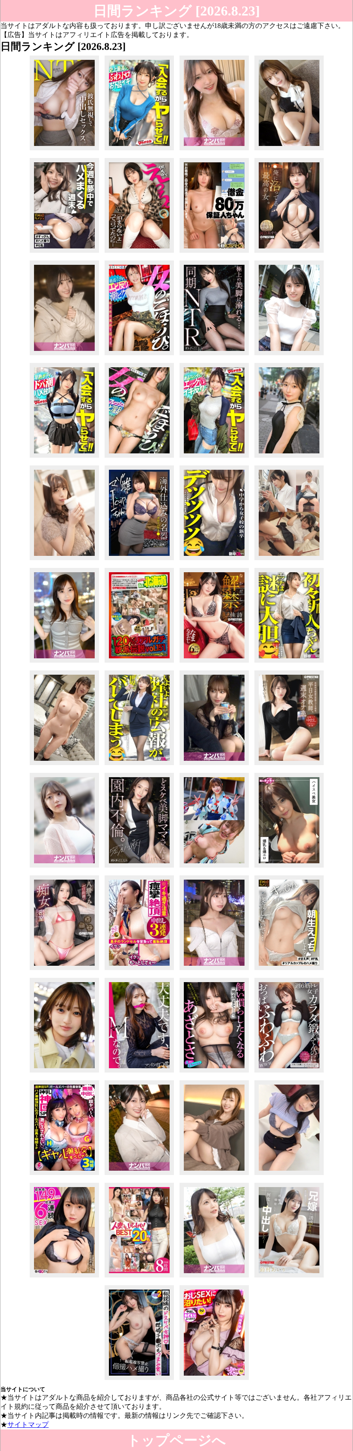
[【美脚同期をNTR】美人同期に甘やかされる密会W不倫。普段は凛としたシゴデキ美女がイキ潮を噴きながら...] (214, 355)
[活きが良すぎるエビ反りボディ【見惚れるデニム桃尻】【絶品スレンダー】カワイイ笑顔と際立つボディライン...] (214, 457)
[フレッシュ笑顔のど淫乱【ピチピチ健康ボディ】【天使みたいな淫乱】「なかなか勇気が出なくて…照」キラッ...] (139, 457)
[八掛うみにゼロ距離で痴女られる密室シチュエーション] (64, 970)
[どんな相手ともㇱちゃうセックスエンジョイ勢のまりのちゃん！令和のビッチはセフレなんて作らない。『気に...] (64, 867)
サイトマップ (28, 1424)
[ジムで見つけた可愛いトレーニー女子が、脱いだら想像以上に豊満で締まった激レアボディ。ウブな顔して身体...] (139, 252)
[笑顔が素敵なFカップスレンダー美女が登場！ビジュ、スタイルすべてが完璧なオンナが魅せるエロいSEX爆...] (64, 560)
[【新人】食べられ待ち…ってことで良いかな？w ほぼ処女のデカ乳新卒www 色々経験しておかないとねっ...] (214, 560)
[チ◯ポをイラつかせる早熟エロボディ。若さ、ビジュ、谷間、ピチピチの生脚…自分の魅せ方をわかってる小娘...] (64, 457)
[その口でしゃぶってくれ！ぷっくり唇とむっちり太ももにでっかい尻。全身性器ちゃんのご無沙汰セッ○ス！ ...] (64, 1072)
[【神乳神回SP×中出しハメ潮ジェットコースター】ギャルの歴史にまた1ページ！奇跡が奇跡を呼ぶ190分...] (64, 1174)
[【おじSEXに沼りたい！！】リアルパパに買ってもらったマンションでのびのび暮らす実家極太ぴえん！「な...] (214, 1379)
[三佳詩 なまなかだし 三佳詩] (214, 662)
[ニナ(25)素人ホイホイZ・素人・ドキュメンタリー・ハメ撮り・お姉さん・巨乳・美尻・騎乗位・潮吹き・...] (289, 867)
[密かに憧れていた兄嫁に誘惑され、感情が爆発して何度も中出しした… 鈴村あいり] (289, 1277)
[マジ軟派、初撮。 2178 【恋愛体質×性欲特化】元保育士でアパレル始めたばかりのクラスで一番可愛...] (214, 970)
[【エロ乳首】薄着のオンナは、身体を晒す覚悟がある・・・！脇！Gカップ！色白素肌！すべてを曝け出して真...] (214, 1277)
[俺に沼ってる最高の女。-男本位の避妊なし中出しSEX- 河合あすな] (289, 252)
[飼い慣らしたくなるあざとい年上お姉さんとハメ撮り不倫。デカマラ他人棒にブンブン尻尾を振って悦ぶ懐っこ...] (214, 1072)
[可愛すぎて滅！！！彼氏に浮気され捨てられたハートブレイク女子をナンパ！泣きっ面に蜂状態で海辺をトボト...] (64, 355)
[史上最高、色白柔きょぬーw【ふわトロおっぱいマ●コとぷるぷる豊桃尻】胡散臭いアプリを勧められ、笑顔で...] (139, 150)
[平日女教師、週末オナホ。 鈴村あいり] (289, 765)
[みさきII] (139, 1379)
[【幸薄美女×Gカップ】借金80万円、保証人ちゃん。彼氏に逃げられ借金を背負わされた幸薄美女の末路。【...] (214, 252)
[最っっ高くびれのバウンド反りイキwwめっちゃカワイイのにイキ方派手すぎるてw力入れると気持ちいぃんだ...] (139, 355)
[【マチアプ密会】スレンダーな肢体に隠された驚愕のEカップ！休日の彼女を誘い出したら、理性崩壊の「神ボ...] (214, 765)
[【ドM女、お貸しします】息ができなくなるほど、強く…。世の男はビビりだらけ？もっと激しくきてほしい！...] (139, 1072)
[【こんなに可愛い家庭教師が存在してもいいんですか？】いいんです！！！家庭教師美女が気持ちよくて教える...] (214, 1174)
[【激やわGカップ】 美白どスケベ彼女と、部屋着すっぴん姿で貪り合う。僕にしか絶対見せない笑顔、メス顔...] (64, 252)
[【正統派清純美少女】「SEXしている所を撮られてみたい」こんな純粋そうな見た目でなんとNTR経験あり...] (289, 355)
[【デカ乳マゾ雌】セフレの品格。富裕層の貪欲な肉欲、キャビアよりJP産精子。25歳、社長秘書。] (139, 560)
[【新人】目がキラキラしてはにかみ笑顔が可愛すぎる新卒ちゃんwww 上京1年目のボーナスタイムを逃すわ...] (289, 662)
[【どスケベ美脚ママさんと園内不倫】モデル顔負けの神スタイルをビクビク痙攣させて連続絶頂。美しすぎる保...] (139, 867)
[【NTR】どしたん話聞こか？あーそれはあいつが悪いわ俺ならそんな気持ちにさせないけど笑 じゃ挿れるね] (64, 150)
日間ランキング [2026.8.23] (176, 11)
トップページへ (176, 1440)
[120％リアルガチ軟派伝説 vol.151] (139, 662)
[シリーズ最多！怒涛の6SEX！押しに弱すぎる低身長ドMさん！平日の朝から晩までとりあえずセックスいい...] (64, 1277)
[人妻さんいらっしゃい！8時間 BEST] (139, 1277)
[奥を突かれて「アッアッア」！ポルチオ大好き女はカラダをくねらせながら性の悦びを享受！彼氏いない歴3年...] (139, 1174)
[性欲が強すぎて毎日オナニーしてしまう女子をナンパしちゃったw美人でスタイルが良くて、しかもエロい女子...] (64, 662)
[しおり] (289, 560)
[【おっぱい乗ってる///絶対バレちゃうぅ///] (289, 1072)
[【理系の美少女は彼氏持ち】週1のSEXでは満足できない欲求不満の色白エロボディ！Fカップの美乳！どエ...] (64, 765)
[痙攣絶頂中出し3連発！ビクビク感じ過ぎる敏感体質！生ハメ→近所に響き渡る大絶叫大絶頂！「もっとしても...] (139, 970)
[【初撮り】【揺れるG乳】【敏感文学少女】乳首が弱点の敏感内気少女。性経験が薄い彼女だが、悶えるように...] (289, 1174)
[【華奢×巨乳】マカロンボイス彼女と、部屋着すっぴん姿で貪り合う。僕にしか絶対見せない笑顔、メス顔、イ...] (289, 970)
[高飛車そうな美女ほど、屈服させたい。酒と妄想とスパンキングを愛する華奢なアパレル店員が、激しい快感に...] (289, 150)
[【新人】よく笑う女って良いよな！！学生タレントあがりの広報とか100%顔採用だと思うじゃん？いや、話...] (139, 765)
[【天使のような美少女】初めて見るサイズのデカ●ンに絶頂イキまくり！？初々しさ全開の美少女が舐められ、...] (289, 457)
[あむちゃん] (214, 867)
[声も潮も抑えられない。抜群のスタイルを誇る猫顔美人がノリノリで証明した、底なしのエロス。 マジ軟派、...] (214, 150)
